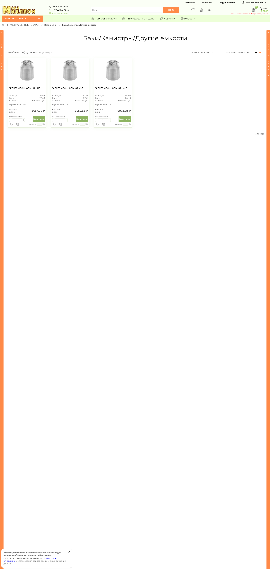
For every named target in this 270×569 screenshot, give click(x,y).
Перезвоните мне (58, 13)
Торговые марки (106, 18)
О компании (189, 2)
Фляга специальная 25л (68, 88)
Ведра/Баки (50, 25)
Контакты (207, 2)
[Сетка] (260, 52)
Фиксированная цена (140, 18)
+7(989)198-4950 (61, 10)
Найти (171, 10)
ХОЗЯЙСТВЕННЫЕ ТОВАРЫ (24, 25)
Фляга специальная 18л (24, 88)
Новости (189, 18)
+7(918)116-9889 (60, 6)
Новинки (169, 18)
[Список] (256, 52)
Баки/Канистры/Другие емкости (79, 25)
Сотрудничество (227, 2)
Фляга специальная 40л (111, 88)
